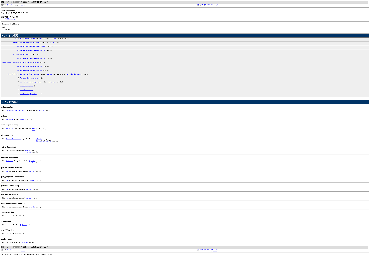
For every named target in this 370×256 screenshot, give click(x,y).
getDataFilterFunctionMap (29, 58)
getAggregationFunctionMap (30, 46)
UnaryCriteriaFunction (74, 74)
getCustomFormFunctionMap (29, 50)
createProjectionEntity (28, 38)
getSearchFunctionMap (28, 66)
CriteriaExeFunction (13, 74)
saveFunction (24, 94)
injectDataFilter (26, 74)
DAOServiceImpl (10, 19)
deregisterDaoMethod (27, 42)
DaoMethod (16, 42)
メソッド (23, 5)
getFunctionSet (25, 62)
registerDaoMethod (26, 82)
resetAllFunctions (26, 86)
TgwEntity (16, 38)
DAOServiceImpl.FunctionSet (10, 62)
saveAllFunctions (26, 90)
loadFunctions (25, 78)
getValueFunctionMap (27, 70)
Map (18, 46)
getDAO (22, 54)
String (54, 38)
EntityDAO (16, 54)
